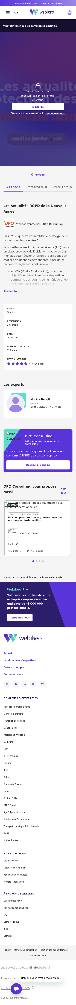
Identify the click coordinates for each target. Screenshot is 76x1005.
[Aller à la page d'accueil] (44, 12)
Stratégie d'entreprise (14, 714)
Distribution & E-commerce (17, 819)
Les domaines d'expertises (20, 660)
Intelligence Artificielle (14, 735)
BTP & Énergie (10, 805)
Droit (6, 770)
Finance (7, 763)
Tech (6, 749)
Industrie (8, 791)
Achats (7, 777)
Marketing (8, 742)
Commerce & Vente (13, 784)
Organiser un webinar (51, 3)
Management (10, 728)
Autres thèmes (11, 840)
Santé (6, 833)
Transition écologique (14, 721)
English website (38, 955)
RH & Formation (11, 756)
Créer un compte (14, 667)
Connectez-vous (14, 674)
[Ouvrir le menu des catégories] (8, 13)
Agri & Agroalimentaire (14, 812)
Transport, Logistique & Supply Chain (21, 826)
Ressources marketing (25, 3)
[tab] (13, 187)
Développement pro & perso (17, 707)
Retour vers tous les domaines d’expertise (31, 25)
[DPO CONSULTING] (23, 529)
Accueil (7, 577)
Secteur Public (10, 798)
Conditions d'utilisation (25, 950)
